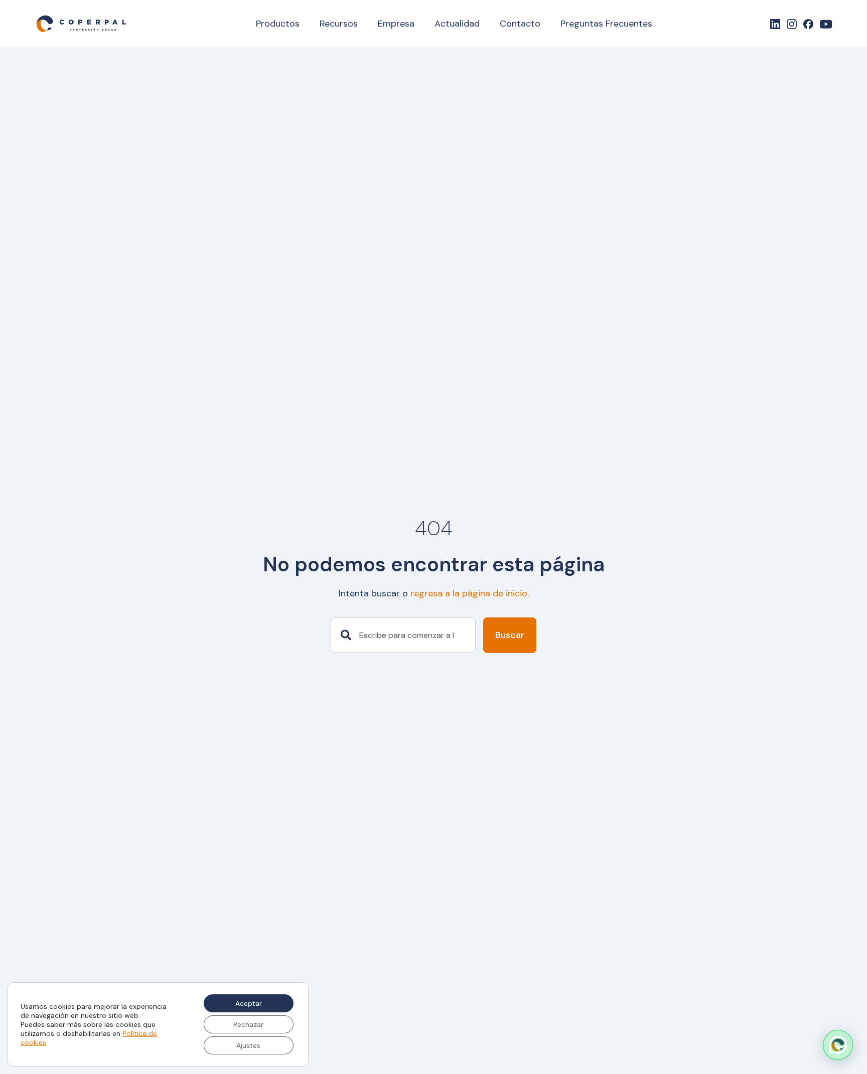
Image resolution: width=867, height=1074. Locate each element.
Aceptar (248, 1003)
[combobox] (403, 635)
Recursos (339, 24)
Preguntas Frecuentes (606, 24)
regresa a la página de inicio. (469, 593)
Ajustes (248, 1045)
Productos (278, 24)
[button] (838, 1045)
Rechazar (248, 1024)
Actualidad (457, 24)
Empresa (396, 24)
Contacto (520, 24)
